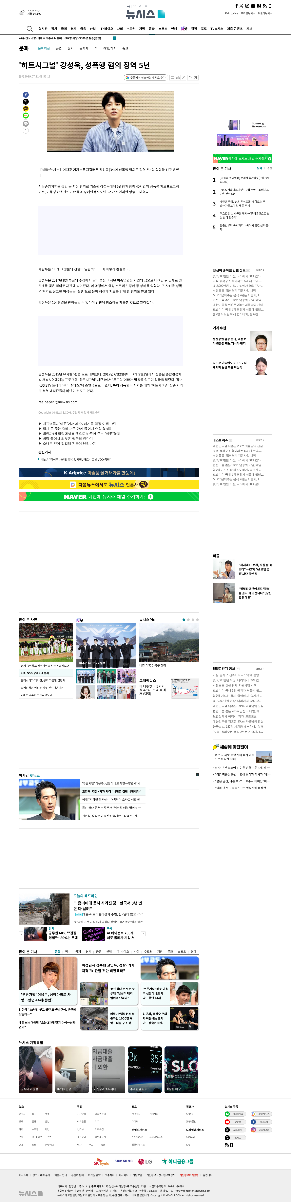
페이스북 (264, 1122)
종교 (125, 48)
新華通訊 (191, 1121)
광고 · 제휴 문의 (41, 1175)
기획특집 (99, 1129)
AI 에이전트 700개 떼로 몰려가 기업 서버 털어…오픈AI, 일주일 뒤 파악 (121, 940)
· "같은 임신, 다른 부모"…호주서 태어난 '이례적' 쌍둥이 (242, 781)
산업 (93, 28)
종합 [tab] (269, 168)
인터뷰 (80, 1129)
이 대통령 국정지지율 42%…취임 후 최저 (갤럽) (152, 690)
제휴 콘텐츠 (235, 28)
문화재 (84, 48)
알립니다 (207, 1175)
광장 (194, 28)
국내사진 (136, 1113)
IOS (188, 1144)
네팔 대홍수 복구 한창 (152, 665)
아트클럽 (81, 1121)
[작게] (190, 77)
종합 (57, 951)
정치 (54, 28)
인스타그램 (264, 1129)
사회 (120, 28)
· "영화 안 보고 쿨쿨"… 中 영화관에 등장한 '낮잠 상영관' (242, 788)
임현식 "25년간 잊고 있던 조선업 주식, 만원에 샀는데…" (47, 1011)
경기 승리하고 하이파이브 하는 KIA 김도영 (45, 666)
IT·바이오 (106, 28)
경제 (73, 28)
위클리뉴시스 (265, 13)
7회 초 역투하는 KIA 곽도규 (36, 695)
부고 (91, 1145)
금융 (83, 28)
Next (143, 934)
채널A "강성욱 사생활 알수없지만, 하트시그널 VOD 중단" (76, 459)
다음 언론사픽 (264, 1114)
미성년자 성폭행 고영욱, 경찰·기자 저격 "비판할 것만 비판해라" (108, 967)
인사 (79, 1145)
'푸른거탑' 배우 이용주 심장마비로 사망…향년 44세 (155, 993)
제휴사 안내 (60, 1175)
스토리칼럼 (100, 1113)
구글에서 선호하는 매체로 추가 (147, 77)
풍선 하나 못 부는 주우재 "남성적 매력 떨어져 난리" (113, 807)
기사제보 (123, 1175)
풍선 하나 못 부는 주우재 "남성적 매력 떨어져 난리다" (122, 993)
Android (190, 1137)
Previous (21, 934)
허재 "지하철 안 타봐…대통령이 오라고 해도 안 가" (113, 799)
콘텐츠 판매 (77, 1175)
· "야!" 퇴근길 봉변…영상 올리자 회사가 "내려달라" (242, 774)
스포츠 (163, 28)
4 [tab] (197, 619)
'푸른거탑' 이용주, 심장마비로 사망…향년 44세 (111, 783)
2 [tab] (188, 619)
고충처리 (109, 1175)
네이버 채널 (238, 1114)
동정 (103, 1145)
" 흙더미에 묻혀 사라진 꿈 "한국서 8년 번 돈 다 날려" (107, 905)
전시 (71, 48)
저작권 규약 (94, 1175)
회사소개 (23, 1175)
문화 (152, 28)
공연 (59, 48)
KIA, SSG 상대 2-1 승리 (35, 673)
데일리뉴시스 (101, 1137)
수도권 (130, 28)
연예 (174, 28)
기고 (97, 1121)
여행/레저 (109, 48)
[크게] (196, 77)
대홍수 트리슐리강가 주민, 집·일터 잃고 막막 (109, 914)
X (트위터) (237, 1129)
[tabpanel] (169, 648)
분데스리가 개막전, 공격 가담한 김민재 (43, 680)
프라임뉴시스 (248, 13)
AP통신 (189, 1113)
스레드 (238, 1137)
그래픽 (135, 1121)
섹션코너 (81, 1137)
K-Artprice (231, 13)
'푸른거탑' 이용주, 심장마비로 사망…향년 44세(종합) (46, 997)
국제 (64, 28)
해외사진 (153, 1113)
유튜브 (238, 1122)
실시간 (43, 28)
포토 (204, 28)
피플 (216, 555)
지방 (142, 28)
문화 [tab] (259, 168)
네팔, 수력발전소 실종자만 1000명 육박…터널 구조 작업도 (122, 1018)
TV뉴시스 (216, 28)
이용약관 (137, 1175)
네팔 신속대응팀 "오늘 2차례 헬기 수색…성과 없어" (47, 1024)
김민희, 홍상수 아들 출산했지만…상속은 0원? (110, 816)
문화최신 (44, 48)
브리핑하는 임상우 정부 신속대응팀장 (42, 688)
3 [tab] (193, 619)
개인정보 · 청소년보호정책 (160, 1175)
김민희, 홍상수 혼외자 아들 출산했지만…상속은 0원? (155, 1018)
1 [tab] (184, 619)
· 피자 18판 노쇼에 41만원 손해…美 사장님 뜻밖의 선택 (242, 768)
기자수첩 (219, 328)
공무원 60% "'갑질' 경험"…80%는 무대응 (63, 937)
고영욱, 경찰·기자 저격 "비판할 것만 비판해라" (111, 791)
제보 (249, 28)
